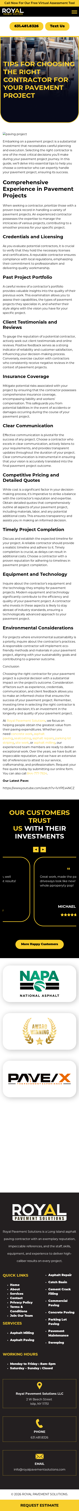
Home (14, 1285)
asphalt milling (44, 742)
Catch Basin (57, 1282)
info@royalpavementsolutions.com (39, 1469)
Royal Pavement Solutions (26, 720)
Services (16, 1294)
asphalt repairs (43, 738)
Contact (16, 1298)
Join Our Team (21, 1316)
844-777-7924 (37, 773)
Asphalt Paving (22, 1340)
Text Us (57, 26)
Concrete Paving (61, 1312)
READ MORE (41, 911)
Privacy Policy (21, 1302)
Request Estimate (39, 1505)
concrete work (22, 734)
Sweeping (56, 1342)
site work (22, 742)
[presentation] (36, 849)
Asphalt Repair (60, 1275)
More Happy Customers (39, 944)
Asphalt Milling (22, 1333)
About (15, 1289)
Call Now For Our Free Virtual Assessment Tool (39, 3)
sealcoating (22, 738)
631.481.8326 (26, 26)
